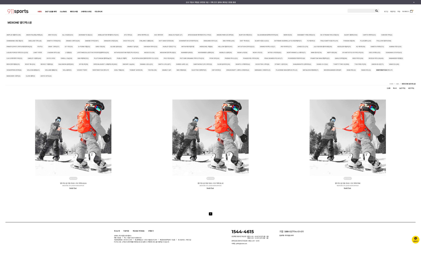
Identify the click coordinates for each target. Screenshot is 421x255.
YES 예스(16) (152, 70)
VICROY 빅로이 (82, 70)
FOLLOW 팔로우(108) (384, 41)
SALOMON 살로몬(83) (66, 64)
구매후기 (151, 231)
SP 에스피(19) (83, 64)
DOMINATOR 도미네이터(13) (188, 41)
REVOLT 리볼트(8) (47, 64)
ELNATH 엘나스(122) (262, 41)
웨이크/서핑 (74, 12)
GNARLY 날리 (166, 70)
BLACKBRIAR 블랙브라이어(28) (268, 35)
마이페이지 (405, 11)
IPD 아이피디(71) (286, 46)
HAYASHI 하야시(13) (150, 46)
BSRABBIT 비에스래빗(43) (306, 35)
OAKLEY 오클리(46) (34, 58)
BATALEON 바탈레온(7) (310, 70)
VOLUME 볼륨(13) (51, 70)
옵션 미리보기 (73, 178)
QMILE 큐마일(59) (341, 58)
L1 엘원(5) (68, 52)
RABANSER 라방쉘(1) (396, 58)
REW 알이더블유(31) (13, 64)
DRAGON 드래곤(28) (111, 41)
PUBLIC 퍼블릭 (122, 58)
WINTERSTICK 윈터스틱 (101, 70)
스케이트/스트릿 (86, 12)
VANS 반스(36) (394, 64)
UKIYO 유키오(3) (46, 76)
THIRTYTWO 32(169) (341, 64)
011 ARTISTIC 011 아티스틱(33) (352, 52)
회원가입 (392, 11)
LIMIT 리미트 (37, 52)
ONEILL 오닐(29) (66, 58)
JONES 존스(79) (302, 46)
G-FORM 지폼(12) (84, 46)
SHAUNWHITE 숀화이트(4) (302, 64)
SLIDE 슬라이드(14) (223, 64)
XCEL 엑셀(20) (119, 70)
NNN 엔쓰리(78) (316, 52)
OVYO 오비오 (51, 58)
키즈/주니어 (98, 12)
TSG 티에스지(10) (360, 64)
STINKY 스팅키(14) (281, 64)
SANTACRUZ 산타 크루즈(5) (203, 64)
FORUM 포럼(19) (349, 41)
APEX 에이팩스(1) (143, 35)
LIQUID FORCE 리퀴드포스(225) (17, 52)
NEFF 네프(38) (332, 52)
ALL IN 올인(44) (67, 35)
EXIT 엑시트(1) (244, 41)
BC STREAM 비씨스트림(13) (329, 35)
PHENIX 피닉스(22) (231, 58)
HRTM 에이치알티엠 (187, 46)
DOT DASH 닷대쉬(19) (166, 41)
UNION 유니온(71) (378, 64)
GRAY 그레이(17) (53, 46)
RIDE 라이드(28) (357, 58)
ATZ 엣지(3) (128, 35)
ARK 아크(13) (52, 35)
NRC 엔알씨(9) (181, 70)
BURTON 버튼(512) (245, 35)
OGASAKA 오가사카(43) (394, 52)
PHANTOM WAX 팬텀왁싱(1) (319, 58)
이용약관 (126, 231)
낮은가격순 (411, 88)
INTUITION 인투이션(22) (246, 46)
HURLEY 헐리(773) (169, 46)
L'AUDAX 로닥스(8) (53, 52)
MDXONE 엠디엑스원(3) (168, 52)
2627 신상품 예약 (51, 12)
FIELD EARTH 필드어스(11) (329, 41)
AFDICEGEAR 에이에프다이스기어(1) (199, 35)
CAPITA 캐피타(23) (369, 35)
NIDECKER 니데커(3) (13, 76)
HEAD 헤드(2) (351, 70)
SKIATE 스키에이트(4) (243, 64)
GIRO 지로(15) (100, 46)
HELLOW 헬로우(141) (225, 46)
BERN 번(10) (288, 35)
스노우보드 (63, 12)
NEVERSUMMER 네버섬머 (332, 70)
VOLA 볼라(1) (67, 70)
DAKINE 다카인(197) (92, 41)
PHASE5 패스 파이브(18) (251, 58)
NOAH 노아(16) (242, 52)
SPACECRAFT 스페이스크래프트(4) (237, 70)
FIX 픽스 (40, 46)
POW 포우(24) (214, 58)
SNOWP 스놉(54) (129, 64)
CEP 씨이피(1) (216, 70)
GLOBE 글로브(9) (116, 46)
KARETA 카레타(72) (377, 46)
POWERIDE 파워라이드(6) (296, 58)
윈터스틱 (384, 70)
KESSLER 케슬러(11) (344, 46)
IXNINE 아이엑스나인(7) (267, 46)
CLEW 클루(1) (30, 76)
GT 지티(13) (69, 46)
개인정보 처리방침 (138, 231)
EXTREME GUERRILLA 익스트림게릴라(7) (288, 41)
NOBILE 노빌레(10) (225, 52)
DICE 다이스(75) (128, 41)
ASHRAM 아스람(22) (85, 35)
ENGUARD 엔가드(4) (210, 41)
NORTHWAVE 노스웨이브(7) (296, 52)
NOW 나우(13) (257, 52)
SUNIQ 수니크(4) (322, 64)
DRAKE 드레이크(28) (73, 41)
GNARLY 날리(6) (132, 46)
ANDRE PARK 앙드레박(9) (225, 35)
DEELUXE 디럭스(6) (35, 41)
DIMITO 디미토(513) (54, 41)
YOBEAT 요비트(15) (136, 70)
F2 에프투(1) (311, 41)
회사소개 (117, 231)
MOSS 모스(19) (149, 52)
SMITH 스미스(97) (164, 64)
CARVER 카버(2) (386, 35)
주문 (399, 11)
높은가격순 (402, 88)
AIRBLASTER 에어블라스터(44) (108, 35)
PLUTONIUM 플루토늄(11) (102, 58)
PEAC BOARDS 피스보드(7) (273, 58)
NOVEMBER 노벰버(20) (206, 52)
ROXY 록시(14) (30, 64)
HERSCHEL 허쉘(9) (206, 46)
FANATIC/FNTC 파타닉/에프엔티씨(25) (19, 46)
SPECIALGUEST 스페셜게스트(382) (105, 64)
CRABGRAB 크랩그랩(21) (15, 41)
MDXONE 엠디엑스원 (409, 84)
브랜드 (40, 12)
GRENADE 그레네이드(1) (262, 70)
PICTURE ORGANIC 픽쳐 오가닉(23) (192, 58)
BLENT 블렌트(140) (350, 35)
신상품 (388, 88)
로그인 (386, 11)
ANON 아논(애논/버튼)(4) (34, 35)
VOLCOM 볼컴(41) (33, 70)
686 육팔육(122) (83, 58)
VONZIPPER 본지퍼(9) (14, 70)
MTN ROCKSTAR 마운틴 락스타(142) (126, 52)
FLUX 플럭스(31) (365, 41)
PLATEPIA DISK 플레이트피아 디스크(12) (145, 58)
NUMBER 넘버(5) (187, 52)
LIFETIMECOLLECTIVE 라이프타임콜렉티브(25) (93, 52)
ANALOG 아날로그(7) (175, 35)
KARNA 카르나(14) (395, 46)
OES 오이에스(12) (374, 52)
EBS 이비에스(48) (229, 41)
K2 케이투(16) (360, 46)
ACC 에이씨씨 (158, 35)
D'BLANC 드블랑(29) (146, 41)
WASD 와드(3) (366, 70)
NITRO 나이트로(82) (274, 52)
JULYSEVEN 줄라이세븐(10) (323, 46)
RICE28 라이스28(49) (376, 58)
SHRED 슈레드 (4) (182, 64)
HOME (391, 84)
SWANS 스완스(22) (146, 64)
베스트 (395, 88)
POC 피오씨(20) (169, 58)
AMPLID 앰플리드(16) (14, 35)
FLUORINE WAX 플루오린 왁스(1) (286, 70)
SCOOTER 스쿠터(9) (262, 64)
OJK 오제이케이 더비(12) (14, 58)
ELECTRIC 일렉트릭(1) (199, 70)
